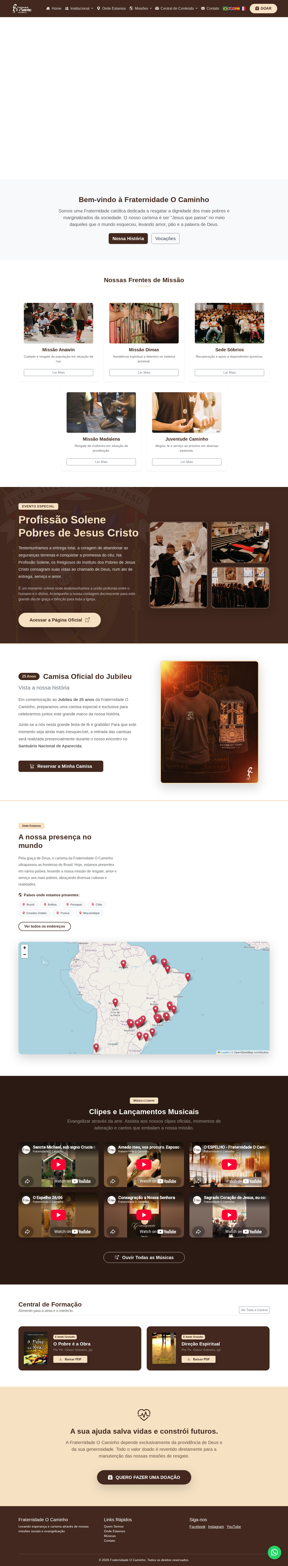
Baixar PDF (73, 1359)
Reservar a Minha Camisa (64, 766)
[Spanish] (237, 8)
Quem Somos (114, 1526)
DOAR (266, 8)
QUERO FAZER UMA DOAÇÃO (147, 1477)
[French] (243, 8)
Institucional (80, 8)
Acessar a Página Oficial (56, 619)
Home (56, 8)
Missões (141, 8)
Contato (212, 8)
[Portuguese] (226, 8)
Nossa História (128, 238)
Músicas (110, 1536)
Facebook (197, 1527)
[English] (231, 8)
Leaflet (224, 1052)
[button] (140, 1022)
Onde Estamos (113, 8)
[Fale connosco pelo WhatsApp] (274, 1552)
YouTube (234, 1527)
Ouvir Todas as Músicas (147, 1257)
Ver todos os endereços (44, 926)
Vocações (165, 238)
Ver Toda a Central (254, 1310)
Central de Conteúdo (177, 8)
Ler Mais (58, 372)
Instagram (216, 1527)
